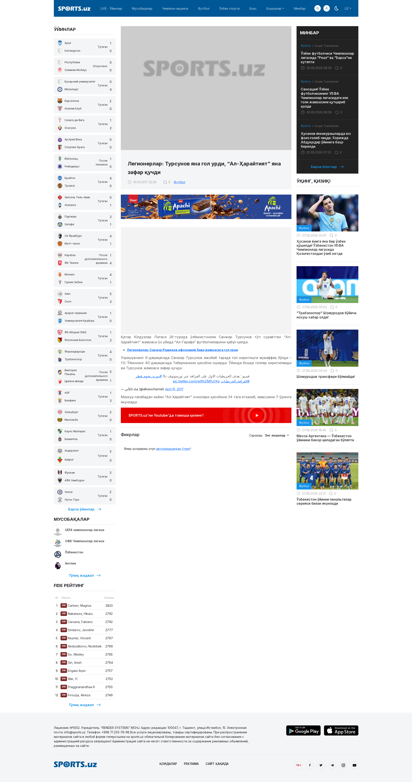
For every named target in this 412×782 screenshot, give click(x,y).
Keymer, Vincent (76, 638)
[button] (326, 8)
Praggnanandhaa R (78, 687)
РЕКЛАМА (191, 763)
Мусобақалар (142, 8)
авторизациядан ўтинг (173, 448)
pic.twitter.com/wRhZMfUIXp (196, 381)
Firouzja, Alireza (76, 695)
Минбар (300, 8)
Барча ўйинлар (81, 509)
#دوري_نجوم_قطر (149, 376)
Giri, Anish (72, 662)
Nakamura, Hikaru (77, 613)
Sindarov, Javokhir (78, 630)
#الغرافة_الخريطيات (235, 381)
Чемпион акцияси (175, 8)
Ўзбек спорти (229, 8)
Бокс (253, 8)
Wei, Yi (69, 679)
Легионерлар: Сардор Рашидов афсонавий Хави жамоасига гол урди (182, 350)
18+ (298, 765)
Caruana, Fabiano (77, 622)
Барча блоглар (324, 167)
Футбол (203, 8)
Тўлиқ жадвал (81, 575)
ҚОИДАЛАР (168, 763)
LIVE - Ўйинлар (111, 8)
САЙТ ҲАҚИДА (217, 763)
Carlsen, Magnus (76, 605)
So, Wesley (73, 654)
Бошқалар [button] (274, 8)
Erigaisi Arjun (74, 670)
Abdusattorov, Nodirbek (82, 646)
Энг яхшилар (275, 435)
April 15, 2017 (174, 389)
